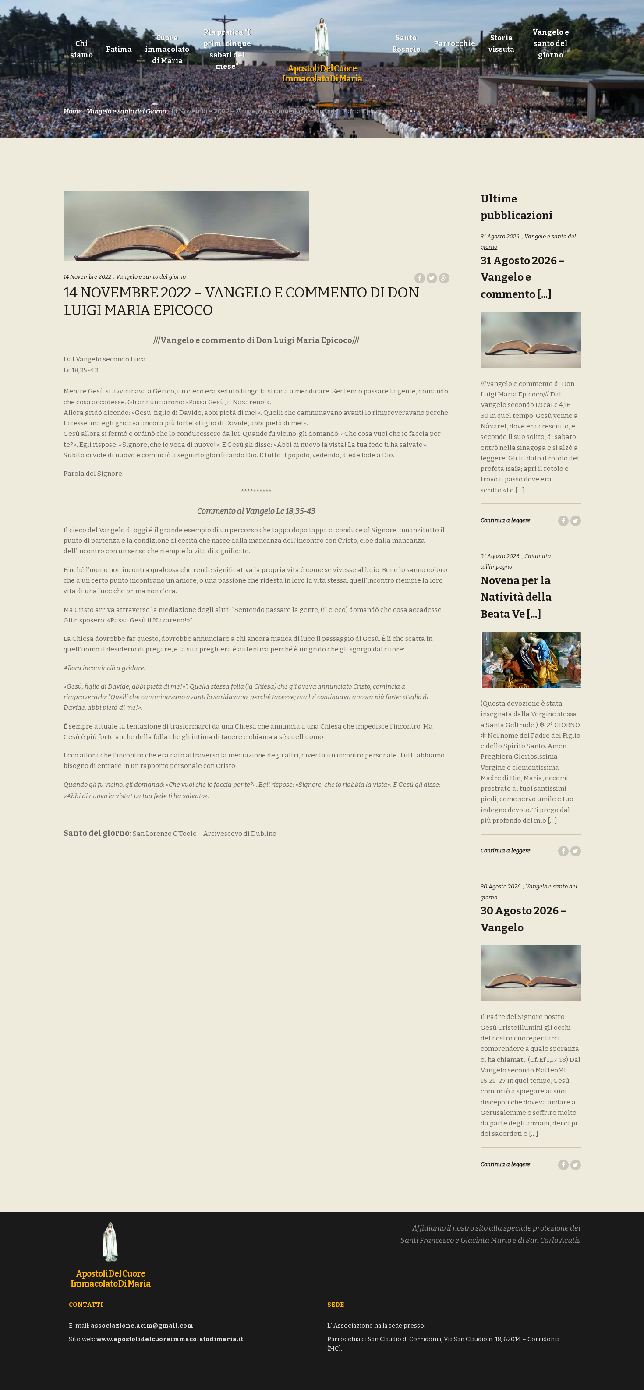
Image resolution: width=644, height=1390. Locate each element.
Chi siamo (81, 49)
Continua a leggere (506, 520)
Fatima (119, 49)
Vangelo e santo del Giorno (126, 111)
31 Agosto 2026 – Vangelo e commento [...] (523, 278)
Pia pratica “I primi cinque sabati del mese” (227, 49)
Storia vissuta (501, 43)
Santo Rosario (406, 43)
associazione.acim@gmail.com (142, 1326)
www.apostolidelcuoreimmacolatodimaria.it (169, 1339)
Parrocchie (454, 43)
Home (73, 111)
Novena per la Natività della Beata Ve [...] (516, 597)
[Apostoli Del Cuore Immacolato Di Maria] (322, 32)
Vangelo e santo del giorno (550, 43)
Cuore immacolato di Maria (167, 49)
